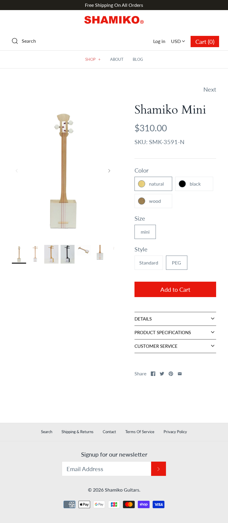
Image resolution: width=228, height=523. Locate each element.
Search (46, 431)
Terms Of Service (139, 431)
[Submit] (158, 469)
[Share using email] (180, 373)
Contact (109, 431)
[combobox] (178, 39)
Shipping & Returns (77, 431)
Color (141, 170)
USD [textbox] (179, 39)
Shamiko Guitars (122, 489)
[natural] (19, 254)
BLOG (138, 59)
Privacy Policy (175, 431)
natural (156, 183)
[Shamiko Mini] (84, 250)
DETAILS (143, 318)
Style (141, 249)
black (195, 183)
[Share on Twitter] (162, 373)
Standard (148, 262)
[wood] (51, 254)
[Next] (109, 171)
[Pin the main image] (171, 373)
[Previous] (16, 171)
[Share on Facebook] (153, 373)
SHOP (93, 59)
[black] (68, 254)
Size (139, 218)
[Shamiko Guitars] (114, 20)
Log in (159, 41)
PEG (176, 262)
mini (145, 232)
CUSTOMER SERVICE (156, 346)
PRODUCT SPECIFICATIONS (162, 332)
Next (209, 89)
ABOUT (117, 59)
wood (155, 201)
